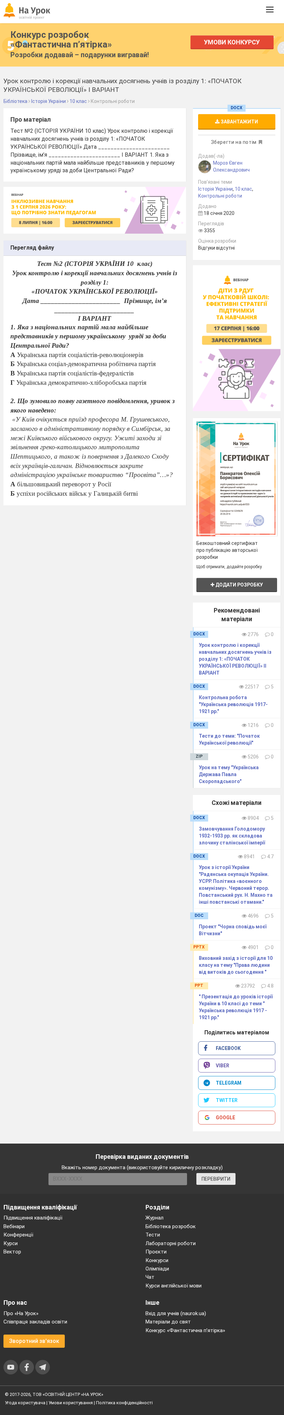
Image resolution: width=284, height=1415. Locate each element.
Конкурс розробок (61, 39)
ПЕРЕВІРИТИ (216, 1179)
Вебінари (14, 1226)
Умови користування (70, 1402)
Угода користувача (25, 1402)
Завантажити (239, 121)
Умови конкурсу (232, 42)
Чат (149, 1277)
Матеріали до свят (168, 1322)
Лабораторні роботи (170, 1243)
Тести (152, 1235)
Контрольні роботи (220, 196)
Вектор (12, 1252)
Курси (10, 1243)
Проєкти (156, 1252)
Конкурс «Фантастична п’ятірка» (185, 1330)
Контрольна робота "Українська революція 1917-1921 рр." (233, 704)
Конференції (18, 1235)
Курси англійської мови (173, 1286)
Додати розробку (238, 585)
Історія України (215, 189)
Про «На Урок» (20, 1313)
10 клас (243, 189)
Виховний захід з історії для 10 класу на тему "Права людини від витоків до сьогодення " (236, 965)
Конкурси (156, 1260)
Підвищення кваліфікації (32, 1218)
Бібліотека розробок (170, 1226)
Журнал (154, 1218)
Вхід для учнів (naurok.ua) (175, 1313)
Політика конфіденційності (124, 1402)
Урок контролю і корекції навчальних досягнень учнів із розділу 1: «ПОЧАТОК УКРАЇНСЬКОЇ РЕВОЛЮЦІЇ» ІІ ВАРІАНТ (235, 659)
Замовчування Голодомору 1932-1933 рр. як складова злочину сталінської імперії (232, 835)
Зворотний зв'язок (34, 1341)
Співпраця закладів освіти (35, 1322)
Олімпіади (157, 1269)
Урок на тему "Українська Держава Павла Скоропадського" (229, 774)
